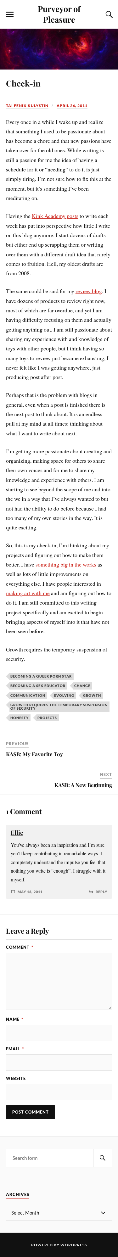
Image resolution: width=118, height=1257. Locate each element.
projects (47, 718)
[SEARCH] (102, 1158)
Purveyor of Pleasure (59, 14)
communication (27, 695)
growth (92, 695)
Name (14, 1019)
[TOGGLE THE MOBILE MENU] (10, 14)
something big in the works (66, 564)
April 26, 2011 (72, 105)
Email (15, 1048)
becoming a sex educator (37, 686)
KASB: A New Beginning (83, 784)
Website (16, 1078)
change (82, 686)
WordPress (73, 1245)
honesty (19, 718)
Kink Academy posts (55, 216)
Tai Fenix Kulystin (27, 105)
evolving (64, 695)
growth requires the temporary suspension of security (59, 706)
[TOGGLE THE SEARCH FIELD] (108, 14)
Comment (19, 947)
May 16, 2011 (30, 891)
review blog (89, 291)
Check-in (23, 83)
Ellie (17, 832)
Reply (101, 891)
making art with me (28, 593)
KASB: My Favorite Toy (34, 754)
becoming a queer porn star (41, 676)
